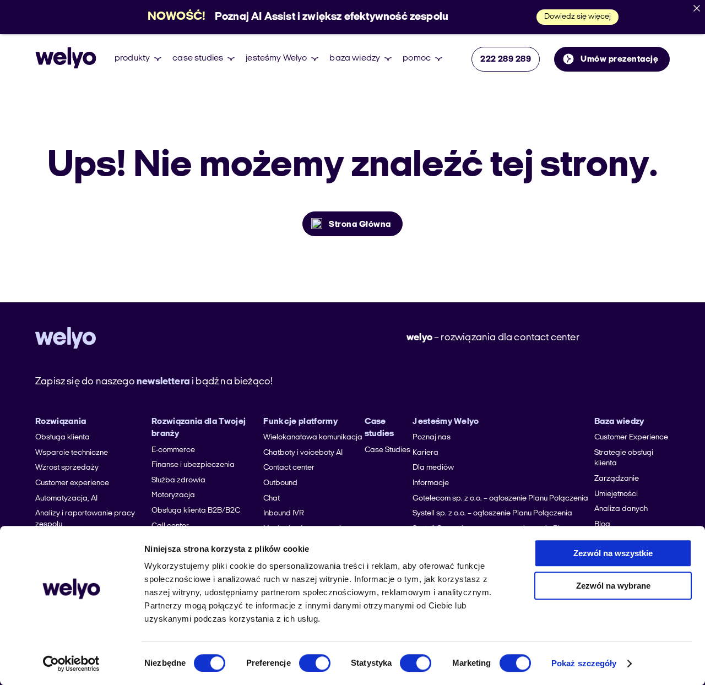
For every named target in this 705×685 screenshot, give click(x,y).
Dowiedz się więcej (577, 17)
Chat (271, 498)
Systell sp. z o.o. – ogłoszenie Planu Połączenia (492, 513)
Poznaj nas (432, 437)
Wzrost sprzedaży (67, 468)
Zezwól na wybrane (613, 585)
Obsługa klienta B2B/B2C (195, 511)
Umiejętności (616, 494)
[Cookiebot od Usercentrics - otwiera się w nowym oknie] (71, 663)
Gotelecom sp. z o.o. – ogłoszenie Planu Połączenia (500, 498)
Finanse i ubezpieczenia (193, 465)
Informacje (431, 483)
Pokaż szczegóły (584, 663)
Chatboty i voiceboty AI (303, 453)
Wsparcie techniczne (71, 453)
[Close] (696, 8)
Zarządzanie (616, 479)
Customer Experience (631, 437)
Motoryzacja (173, 495)
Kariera (425, 453)
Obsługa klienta (62, 437)
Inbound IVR (283, 513)
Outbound (280, 483)
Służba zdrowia (178, 480)
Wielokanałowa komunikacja (312, 437)
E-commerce (173, 450)
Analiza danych (621, 509)
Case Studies (387, 450)
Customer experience (72, 483)
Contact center (288, 468)
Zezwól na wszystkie (613, 553)
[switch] (314, 663)
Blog (602, 524)
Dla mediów (433, 468)
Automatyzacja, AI (66, 498)
